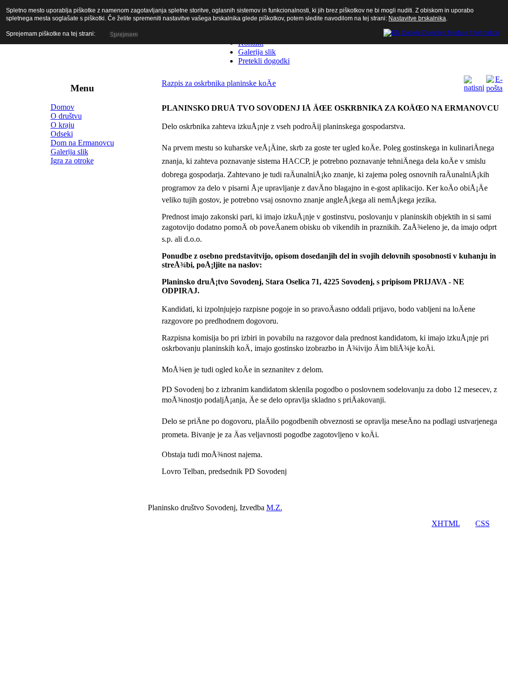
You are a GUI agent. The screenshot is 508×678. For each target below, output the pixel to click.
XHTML (446, 523)
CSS (482, 523)
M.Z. (274, 507)
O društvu (66, 116)
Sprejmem (123, 33)
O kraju (62, 125)
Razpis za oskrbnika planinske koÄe (219, 83)
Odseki (62, 134)
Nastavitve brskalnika (417, 18)
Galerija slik (69, 151)
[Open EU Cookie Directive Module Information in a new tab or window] (441, 31)
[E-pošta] (494, 88)
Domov (62, 107)
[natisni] (474, 87)
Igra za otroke (72, 160)
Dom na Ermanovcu (82, 142)
